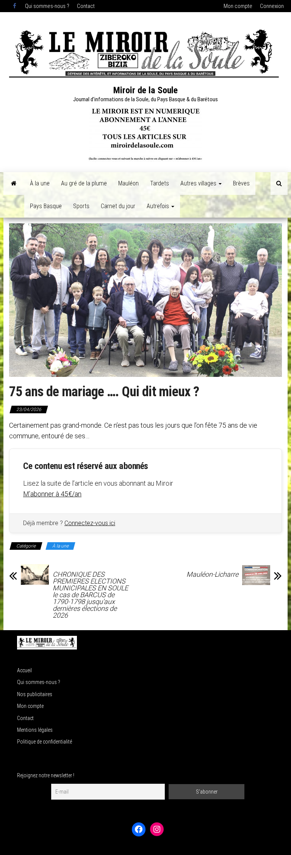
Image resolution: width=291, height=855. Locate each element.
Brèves (241, 183)
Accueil (24, 670)
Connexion (272, 6)
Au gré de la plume (84, 183)
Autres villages (199, 183)
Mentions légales (35, 730)
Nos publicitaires (34, 694)
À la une (40, 183)
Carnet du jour (118, 206)
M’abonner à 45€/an (52, 494)
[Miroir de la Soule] (13, 183)
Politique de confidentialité (44, 742)
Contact (86, 6)
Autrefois (159, 206)
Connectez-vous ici (89, 523)
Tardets (159, 183)
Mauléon (128, 183)
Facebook (15, 6)
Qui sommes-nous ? (47, 6)
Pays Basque (46, 206)
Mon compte (238, 6)
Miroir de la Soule (145, 90)
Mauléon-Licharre (212, 574)
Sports (81, 206)
